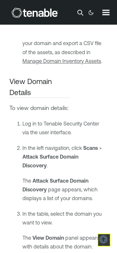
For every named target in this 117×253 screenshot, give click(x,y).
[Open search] (80, 12)
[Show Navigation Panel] (106, 12)
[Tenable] (34, 12)
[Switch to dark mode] (91, 12)
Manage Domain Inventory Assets (61, 61)
